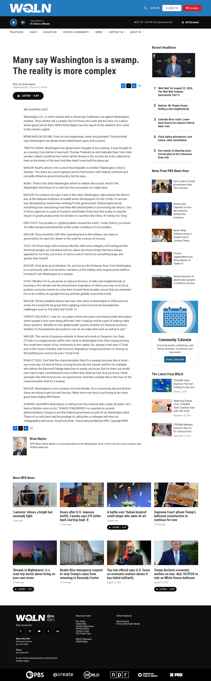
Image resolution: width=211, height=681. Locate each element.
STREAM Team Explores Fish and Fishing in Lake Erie (183, 384)
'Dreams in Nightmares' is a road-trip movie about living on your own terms (34, 574)
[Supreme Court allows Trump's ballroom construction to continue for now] (176, 495)
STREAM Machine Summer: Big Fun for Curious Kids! (183, 428)
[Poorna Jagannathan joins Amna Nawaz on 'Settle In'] (162, 258)
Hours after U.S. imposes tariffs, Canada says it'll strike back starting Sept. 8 (80, 516)
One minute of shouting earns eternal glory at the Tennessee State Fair (175, 154)
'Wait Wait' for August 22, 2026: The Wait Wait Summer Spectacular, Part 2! (175, 92)
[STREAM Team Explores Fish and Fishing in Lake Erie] (162, 385)
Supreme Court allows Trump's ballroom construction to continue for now (175, 516)
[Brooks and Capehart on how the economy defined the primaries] (162, 209)
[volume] (22, 22)
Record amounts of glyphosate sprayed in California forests (184, 280)
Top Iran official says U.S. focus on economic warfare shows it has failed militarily (128, 574)
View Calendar (175, 359)
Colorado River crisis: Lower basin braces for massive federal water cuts (176, 123)
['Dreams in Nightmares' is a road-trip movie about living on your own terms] (35, 553)
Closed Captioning (84, 626)
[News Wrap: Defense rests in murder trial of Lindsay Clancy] (162, 235)
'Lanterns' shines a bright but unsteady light (33, 514)
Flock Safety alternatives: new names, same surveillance (175, 138)
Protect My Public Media (128, 624)
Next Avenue (122, 621)
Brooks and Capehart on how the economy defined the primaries (182, 210)
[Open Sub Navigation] (25, 32)
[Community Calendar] (175, 317)
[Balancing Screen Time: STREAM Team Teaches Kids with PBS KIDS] (162, 406)
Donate (193, 8)
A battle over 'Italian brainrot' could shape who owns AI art (127, 514)
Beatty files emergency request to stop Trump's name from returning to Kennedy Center (81, 574)
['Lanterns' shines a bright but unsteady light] (35, 495)
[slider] (27, 22)
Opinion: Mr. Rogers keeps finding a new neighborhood (173, 107)
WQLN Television (84, 639)
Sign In (154, 8)
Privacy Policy (82, 629)
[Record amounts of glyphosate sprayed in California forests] (162, 281)
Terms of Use (82, 631)
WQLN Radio (82, 642)
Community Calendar (175, 339)
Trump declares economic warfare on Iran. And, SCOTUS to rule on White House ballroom (176, 574)
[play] (13, 22)
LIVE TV (173, 8)
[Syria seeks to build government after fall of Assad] (162, 186)
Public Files (81, 624)
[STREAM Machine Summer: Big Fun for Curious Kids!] (162, 429)
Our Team (81, 621)
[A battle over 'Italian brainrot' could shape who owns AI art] (129, 495)
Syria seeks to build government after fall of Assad (184, 184)
